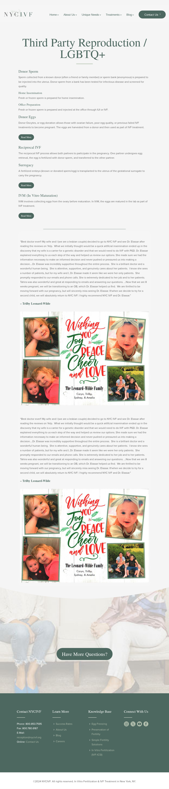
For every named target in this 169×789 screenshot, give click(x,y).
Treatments (113, 15)
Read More (26, 137)
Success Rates (64, 724)
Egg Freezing (99, 724)
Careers (60, 741)
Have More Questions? (84, 654)
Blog (129, 15)
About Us (69, 15)
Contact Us (151, 14)
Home (53, 15)
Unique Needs (90, 15)
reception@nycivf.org (29, 737)
